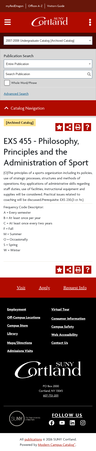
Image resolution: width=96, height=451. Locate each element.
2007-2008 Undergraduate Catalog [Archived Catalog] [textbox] (40, 40)
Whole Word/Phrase (24, 83)
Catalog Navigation (27, 108)
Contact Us (59, 342)
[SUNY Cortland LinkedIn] (72, 425)
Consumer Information (68, 318)
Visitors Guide (56, 6)
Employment (16, 309)
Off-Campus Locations (23, 317)
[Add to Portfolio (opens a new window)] (59, 127)
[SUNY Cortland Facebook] (51, 425)
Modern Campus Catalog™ (56, 444)
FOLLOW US (67, 415)
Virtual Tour (60, 309)
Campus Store (17, 325)
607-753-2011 (50, 395)
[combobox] (48, 40)
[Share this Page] (68, 127)
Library (12, 333)
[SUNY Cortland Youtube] (62, 425)
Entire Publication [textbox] (17, 64)
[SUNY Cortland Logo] (50, 22)
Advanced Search (16, 93)
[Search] (89, 74)
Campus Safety (62, 326)
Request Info (75, 287)
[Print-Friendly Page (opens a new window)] (78, 127)
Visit (21, 287)
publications (33, 439)
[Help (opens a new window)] (87, 127)
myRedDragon (14, 6)
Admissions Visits (20, 351)
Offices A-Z (35, 6)
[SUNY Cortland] (48, 378)
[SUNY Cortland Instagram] (82, 425)
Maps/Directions (19, 342)
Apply (44, 287)
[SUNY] (25, 419)
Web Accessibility (64, 334)
